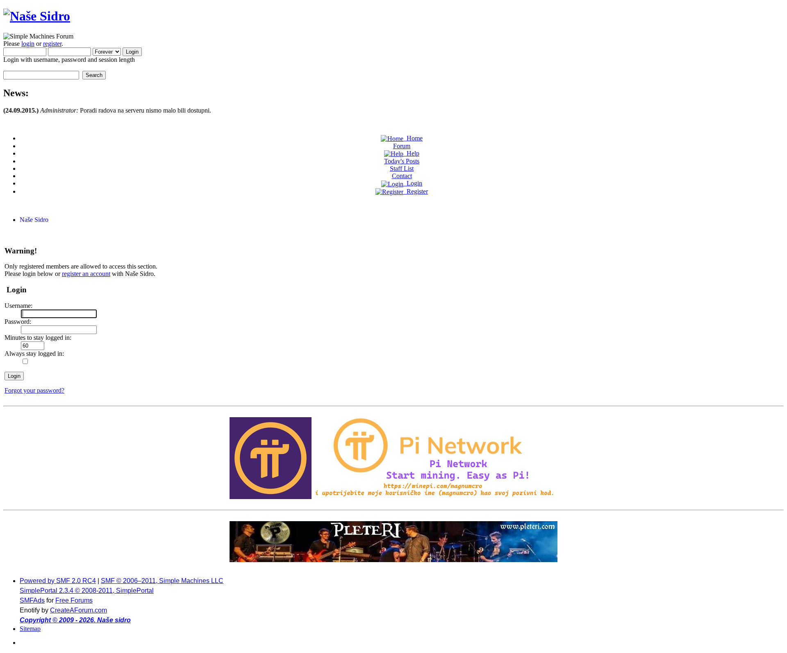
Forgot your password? (34, 390)
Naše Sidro (34, 219)
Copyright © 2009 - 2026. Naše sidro (75, 620)
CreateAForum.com (78, 610)
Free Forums (74, 600)
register (52, 43)
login (27, 43)
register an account (86, 273)
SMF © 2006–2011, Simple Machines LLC (162, 580)
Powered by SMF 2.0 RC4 (58, 580)
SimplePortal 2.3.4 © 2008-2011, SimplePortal (87, 590)
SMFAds (32, 600)
